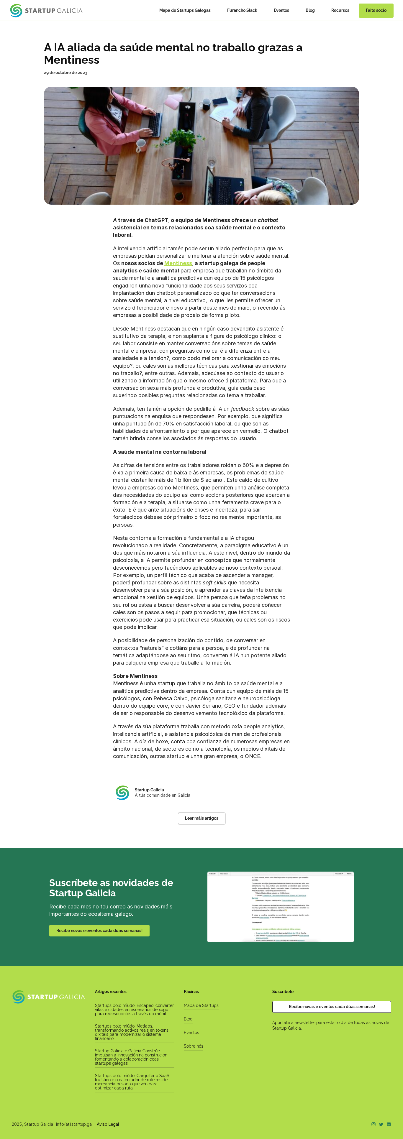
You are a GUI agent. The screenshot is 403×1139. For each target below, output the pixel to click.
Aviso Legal (108, 1124)
